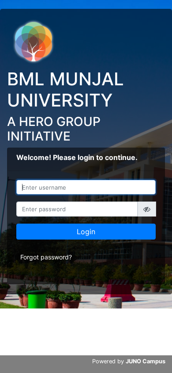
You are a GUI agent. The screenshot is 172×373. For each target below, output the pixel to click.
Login (86, 231)
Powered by (128, 361)
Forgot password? (46, 257)
